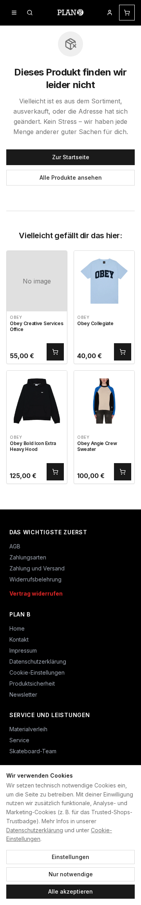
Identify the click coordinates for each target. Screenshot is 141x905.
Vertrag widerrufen (36, 593)
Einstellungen (70, 856)
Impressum (23, 650)
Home (17, 628)
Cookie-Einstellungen (37, 672)
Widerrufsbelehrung (35, 579)
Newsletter (23, 694)
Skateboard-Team (32, 751)
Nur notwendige (71, 874)
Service (19, 740)
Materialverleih (28, 729)
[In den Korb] (55, 352)
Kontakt (19, 639)
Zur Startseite (70, 157)
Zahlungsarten (27, 557)
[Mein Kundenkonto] (110, 12)
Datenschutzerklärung (34, 830)
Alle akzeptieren (70, 891)
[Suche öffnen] (30, 12)
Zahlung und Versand (37, 568)
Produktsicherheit (32, 683)
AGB (14, 546)
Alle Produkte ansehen (71, 177)
